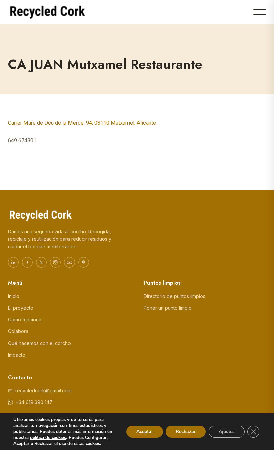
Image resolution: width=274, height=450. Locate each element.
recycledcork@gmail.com (43, 390)
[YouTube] (69, 262)
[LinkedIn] (13, 262)
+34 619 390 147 (34, 402)
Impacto (16, 355)
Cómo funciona (24, 319)
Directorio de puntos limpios (175, 296)
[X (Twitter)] (41, 262)
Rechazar (186, 431)
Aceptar (144, 431)
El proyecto (20, 308)
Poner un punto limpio (168, 308)
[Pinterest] (83, 262)
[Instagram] (55, 262)
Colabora (18, 331)
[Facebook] (27, 262)
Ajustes (227, 431)
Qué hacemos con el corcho (39, 343)
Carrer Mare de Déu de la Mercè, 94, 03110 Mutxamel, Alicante (82, 123)
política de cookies (48, 438)
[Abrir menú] (259, 12)
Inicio (13, 296)
